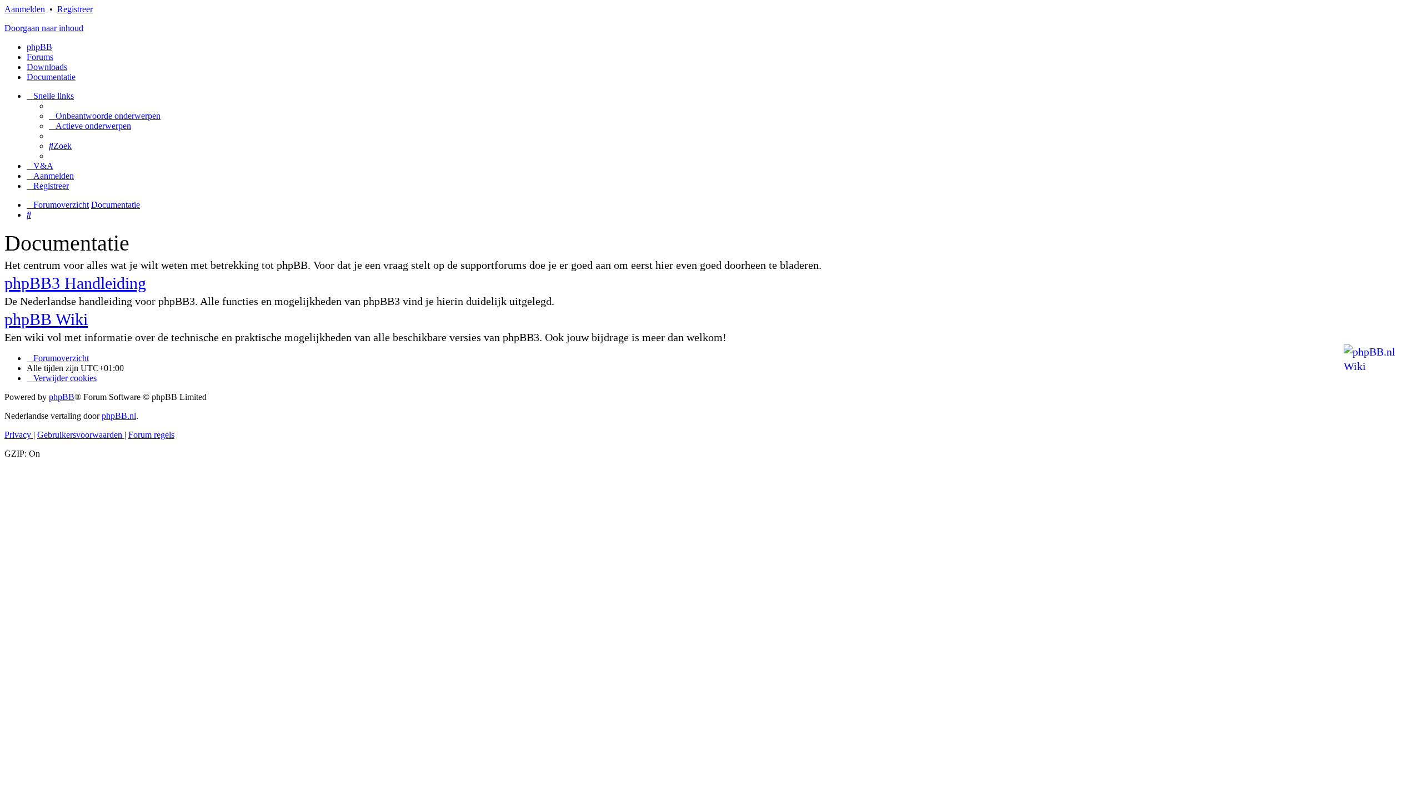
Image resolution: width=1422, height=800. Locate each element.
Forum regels (151, 434)
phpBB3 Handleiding (75, 283)
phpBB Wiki (46, 319)
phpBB (39, 47)
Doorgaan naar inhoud (43, 28)
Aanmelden (24, 9)
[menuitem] (105, 116)
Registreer (75, 9)
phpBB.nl (119, 416)
